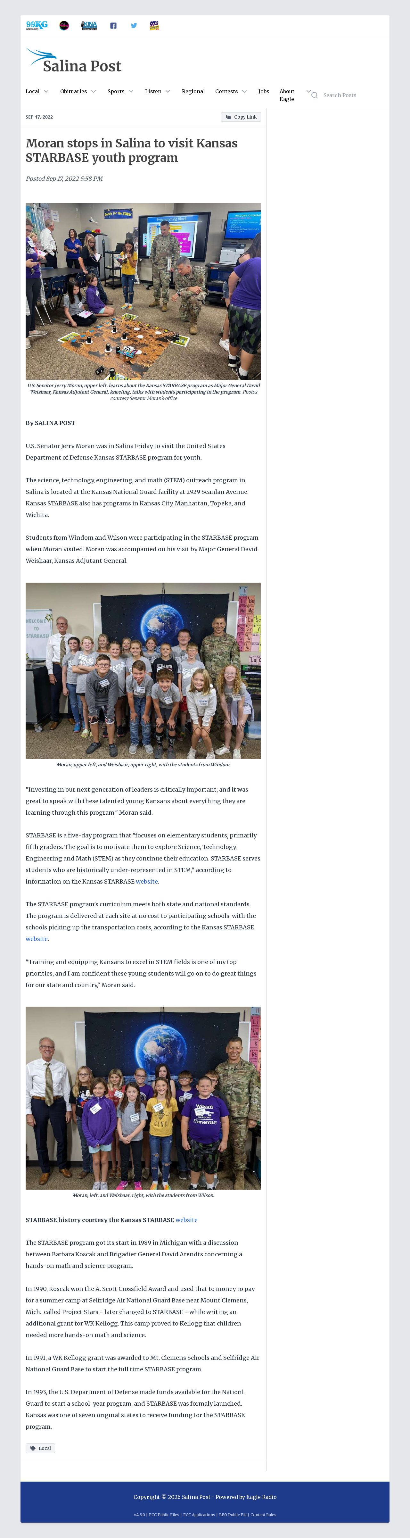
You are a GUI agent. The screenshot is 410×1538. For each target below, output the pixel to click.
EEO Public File (233, 1514)
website (147, 881)
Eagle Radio (261, 1497)
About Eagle (287, 95)
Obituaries (73, 91)
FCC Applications (199, 1514)
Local (33, 91)
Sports (116, 91)
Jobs (263, 91)
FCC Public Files (164, 1514)
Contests (226, 91)
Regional (193, 91)
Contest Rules (263, 1514)
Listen (153, 91)
